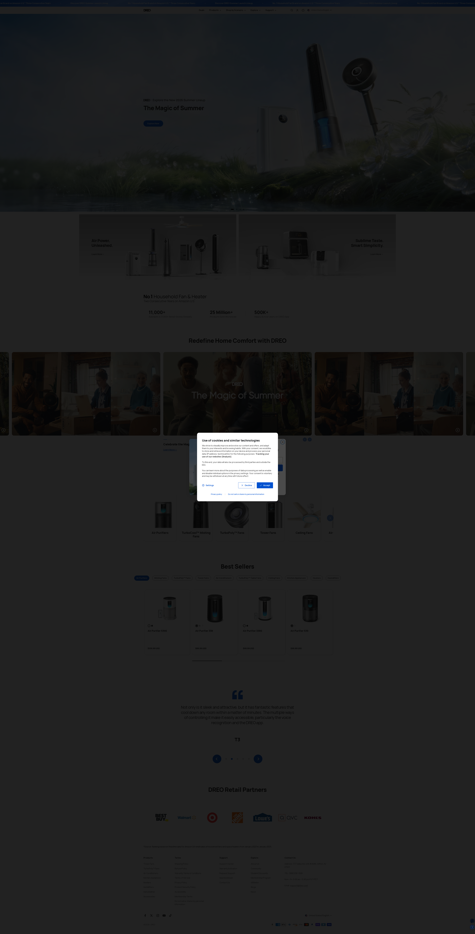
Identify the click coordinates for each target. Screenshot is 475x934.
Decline (248, 485)
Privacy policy (216, 494)
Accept (266, 485)
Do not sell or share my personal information (246, 494)
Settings (210, 485)
